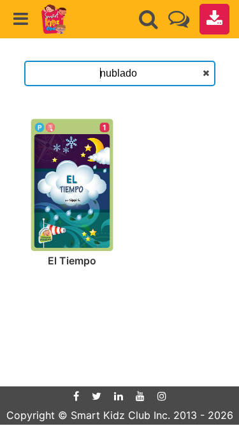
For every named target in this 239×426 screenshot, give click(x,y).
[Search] (148, 19)
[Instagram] (162, 396)
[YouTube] (140, 396)
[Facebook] (76, 396)
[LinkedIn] (118, 396)
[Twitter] (97, 396)
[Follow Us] (178, 19)
